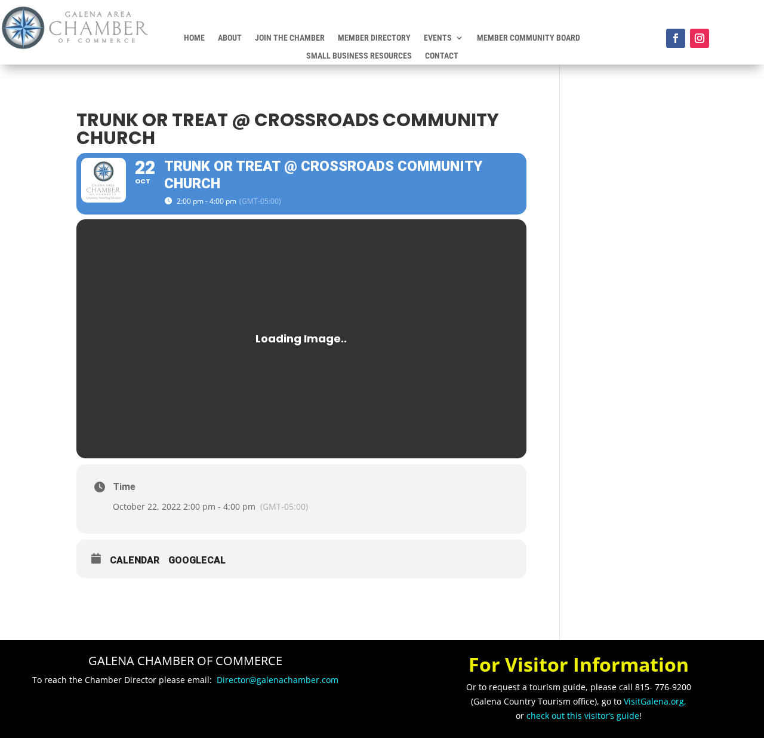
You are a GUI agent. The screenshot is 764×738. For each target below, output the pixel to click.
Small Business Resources (359, 55)
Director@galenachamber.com (277, 679)
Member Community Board (528, 37)
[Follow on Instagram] (699, 38)
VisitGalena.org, (655, 701)
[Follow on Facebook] (675, 38)
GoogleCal (197, 560)
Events (438, 37)
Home (194, 37)
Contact (441, 55)
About (230, 37)
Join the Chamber (290, 37)
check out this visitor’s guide (582, 715)
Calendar (134, 560)
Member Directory (374, 37)
